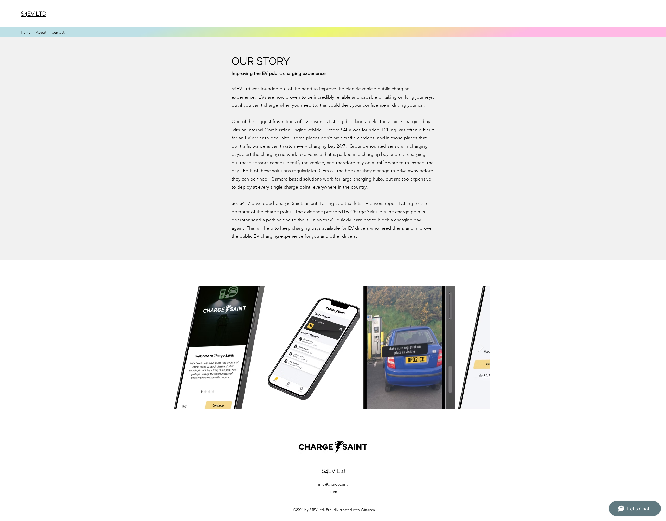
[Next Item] (481, 347)
